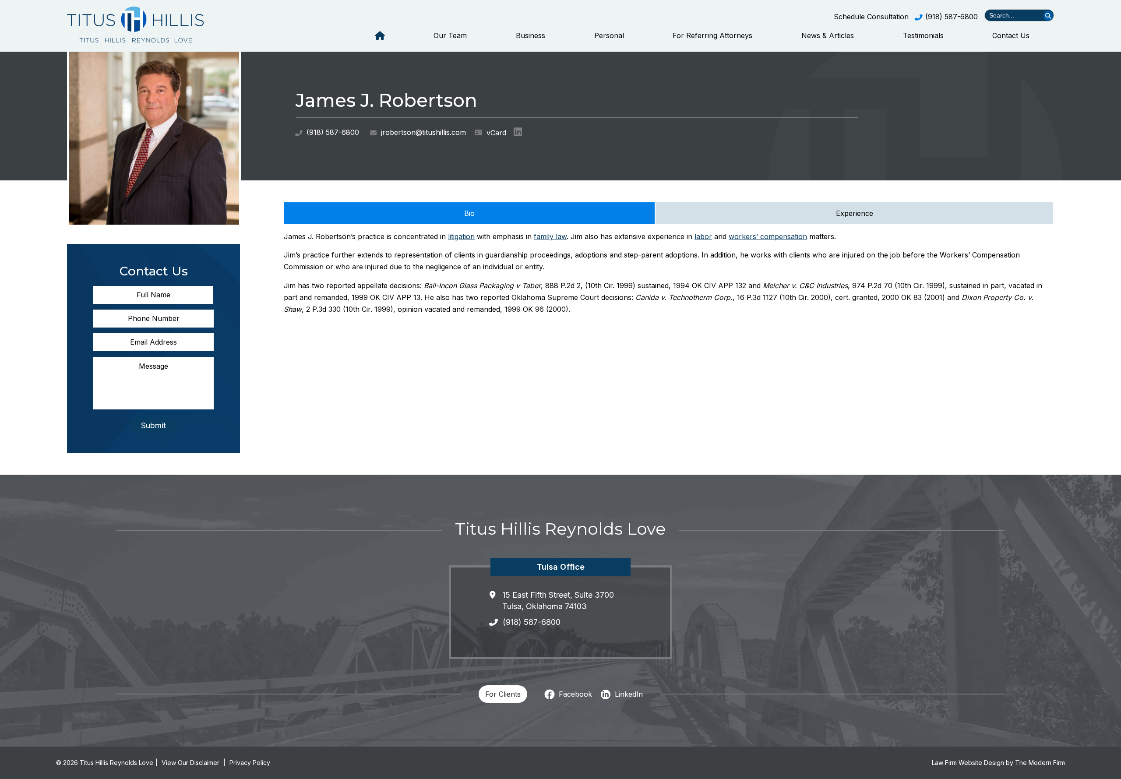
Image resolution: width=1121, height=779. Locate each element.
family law (550, 236)
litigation (461, 236)
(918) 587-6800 (951, 16)
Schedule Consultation (871, 16)
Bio (469, 213)
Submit (153, 425)
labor (703, 236)
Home (380, 35)
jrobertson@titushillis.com (423, 132)
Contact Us (1010, 35)
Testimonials (923, 35)
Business (530, 35)
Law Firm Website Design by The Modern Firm (998, 762)
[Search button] (1048, 16)
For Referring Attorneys (712, 35)
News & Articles (827, 35)
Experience (854, 213)
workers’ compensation (768, 236)
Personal (609, 35)
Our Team (450, 35)
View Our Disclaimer (190, 762)
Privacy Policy (249, 762)
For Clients (503, 694)
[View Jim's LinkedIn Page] (519, 133)
